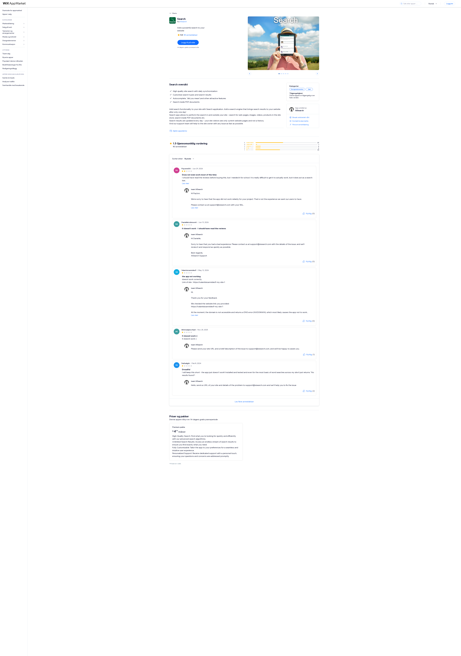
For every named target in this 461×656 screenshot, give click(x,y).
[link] (13, 10)
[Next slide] (317, 73)
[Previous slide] (249, 73)
